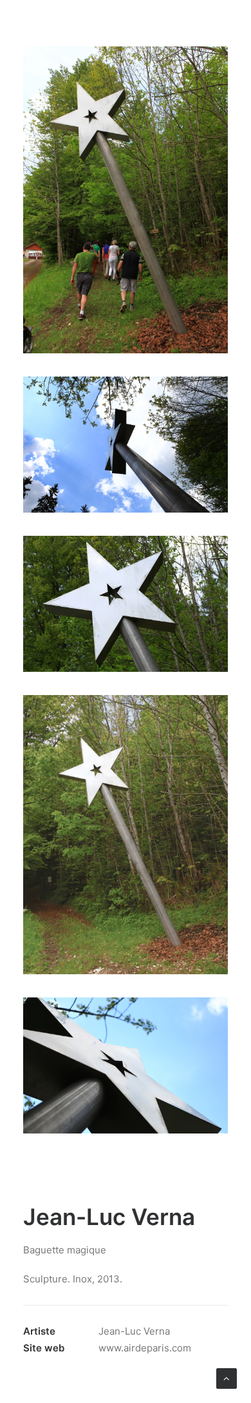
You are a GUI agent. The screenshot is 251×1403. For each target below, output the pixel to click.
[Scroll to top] (226, 1377)
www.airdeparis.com (144, 1348)
